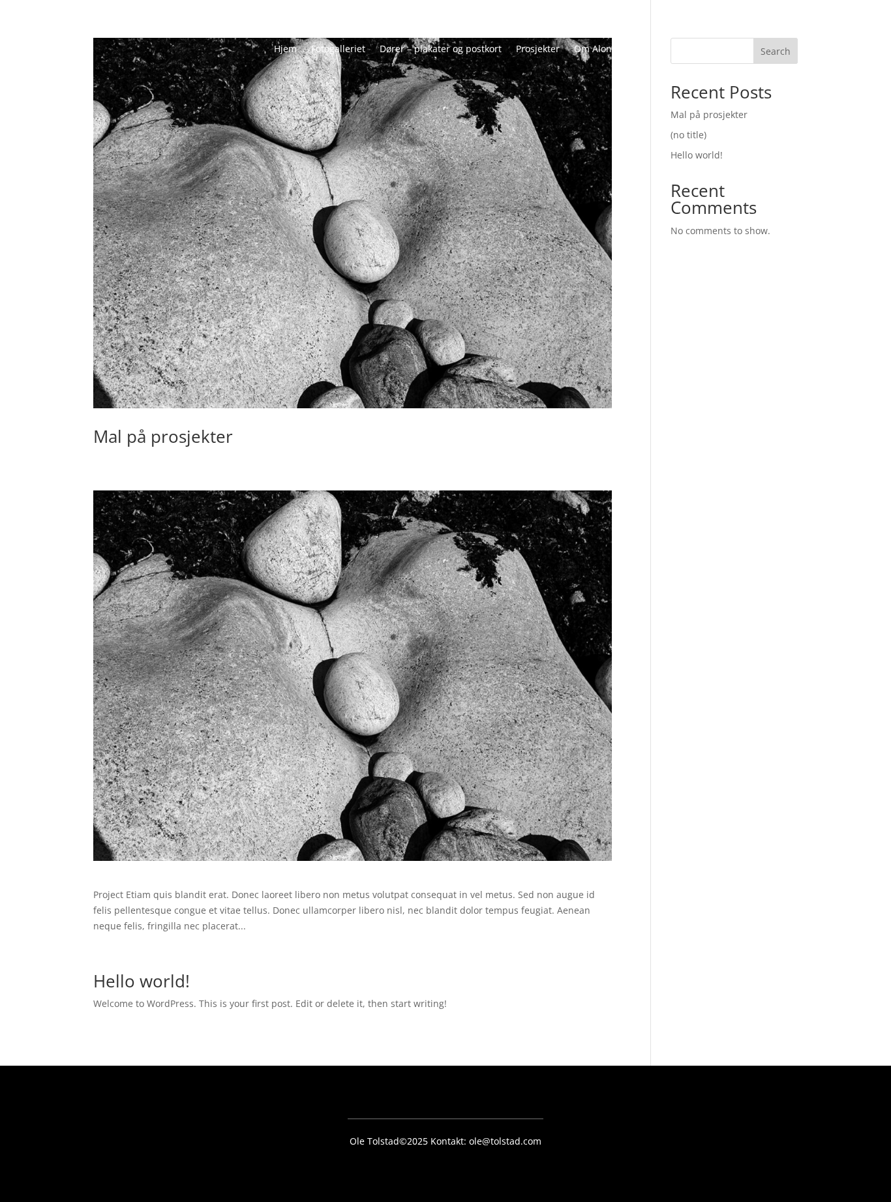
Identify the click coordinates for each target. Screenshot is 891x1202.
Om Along (595, 49)
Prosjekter (538, 49)
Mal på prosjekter (163, 436)
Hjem (285, 49)
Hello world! (141, 981)
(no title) (688, 134)
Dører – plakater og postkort (441, 49)
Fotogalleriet (338, 49)
